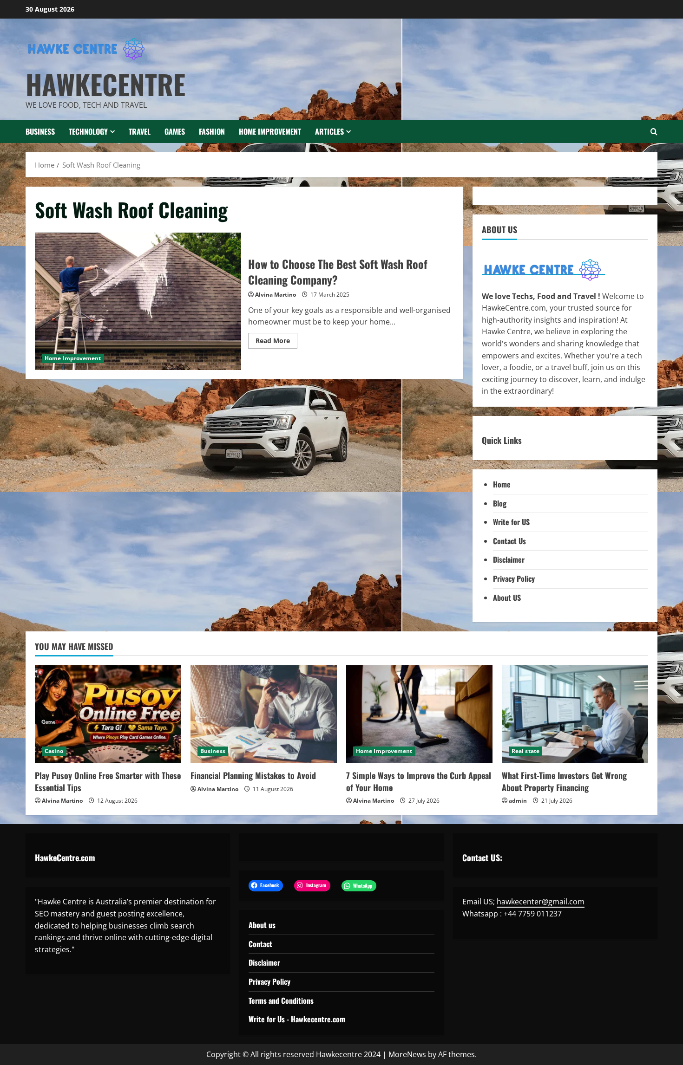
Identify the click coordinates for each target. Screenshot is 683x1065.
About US (507, 597)
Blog (499, 503)
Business (40, 131)
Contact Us (509, 540)
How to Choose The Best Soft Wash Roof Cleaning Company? (138, 301)
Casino (54, 751)
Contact (260, 943)
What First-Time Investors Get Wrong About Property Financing (564, 781)
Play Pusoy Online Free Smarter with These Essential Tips (108, 781)
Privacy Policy (514, 578)
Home (502, 484)
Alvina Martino (275, 295)
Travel (140, 131)
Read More (276, 342)
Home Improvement (270, 131)
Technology (88, 131)
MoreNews (407, 1054)
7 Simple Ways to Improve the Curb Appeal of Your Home (418, 781)
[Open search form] (653, 132)
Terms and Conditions (281, 1000)
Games (174, 131)
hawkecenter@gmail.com (540, 901)
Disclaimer (509, 559)
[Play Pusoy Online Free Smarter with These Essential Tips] (108, 714)
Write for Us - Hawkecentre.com (297, 1019)
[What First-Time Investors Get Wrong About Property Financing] (575, 714)
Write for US (511, 521)
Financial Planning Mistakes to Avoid (253, 775)
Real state (525, 751)
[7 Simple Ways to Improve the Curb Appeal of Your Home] (419, 714)
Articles (329, 131)
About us (262, 924)
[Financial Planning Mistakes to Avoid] (263, 714)
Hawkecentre (105, 84)
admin (518, 801)
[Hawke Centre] (543, 269)
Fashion (212, 131)
